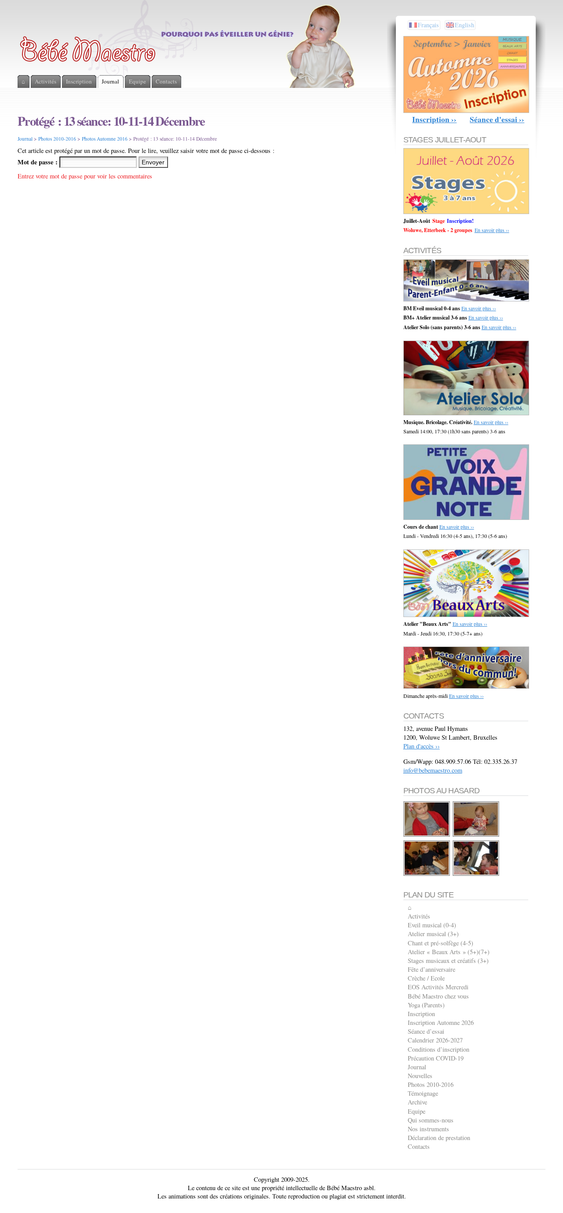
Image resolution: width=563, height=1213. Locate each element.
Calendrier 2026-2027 (435, 1040)
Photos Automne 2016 (105, 138)
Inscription (421, 1014)
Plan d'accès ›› (421, 746)
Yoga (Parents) (426, 1005)
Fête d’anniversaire (431, 969)
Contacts (419, 1146)
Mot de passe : (38, 162)
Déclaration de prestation (439, 1137)
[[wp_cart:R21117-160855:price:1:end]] (427, 874)
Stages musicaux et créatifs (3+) (448, 960)
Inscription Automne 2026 (441, 1022)
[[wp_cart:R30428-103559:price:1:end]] (427, 835)
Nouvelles (420, 1075)
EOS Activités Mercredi (438, 987)
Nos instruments (428, 1129)
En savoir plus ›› (492, 229)
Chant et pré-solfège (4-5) (440, 943)
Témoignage (423, 1093)
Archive (417, 1102)
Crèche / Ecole (426, 978)
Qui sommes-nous (430, 1120)
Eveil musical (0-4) (432, 925)
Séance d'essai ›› (497, 119)
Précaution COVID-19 (436, 1058)
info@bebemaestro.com (432, 770)
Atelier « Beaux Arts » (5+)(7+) (449, 952)
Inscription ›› (434, 119)
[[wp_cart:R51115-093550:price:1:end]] (476, 835)
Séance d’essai (426, 1031)
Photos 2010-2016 (57, 138)
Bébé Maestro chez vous (438, 996)
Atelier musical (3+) (433, 934)
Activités (419, 916)
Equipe (416, 1111)
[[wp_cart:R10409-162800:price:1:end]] (476, 874)
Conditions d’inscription (438, 1049)
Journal (25, 138)
